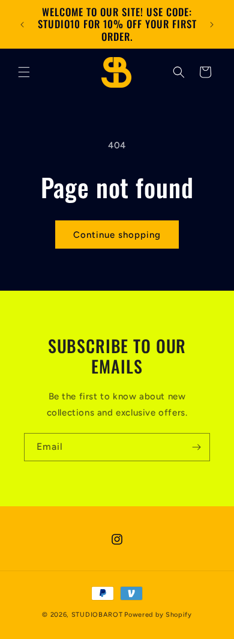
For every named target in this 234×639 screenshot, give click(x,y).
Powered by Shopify (158, 615)
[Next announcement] (212, 24)
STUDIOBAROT (97, 615)
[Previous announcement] (22, 24)
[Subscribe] (196, 447)
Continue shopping (117, 234)
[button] (24, 72)
